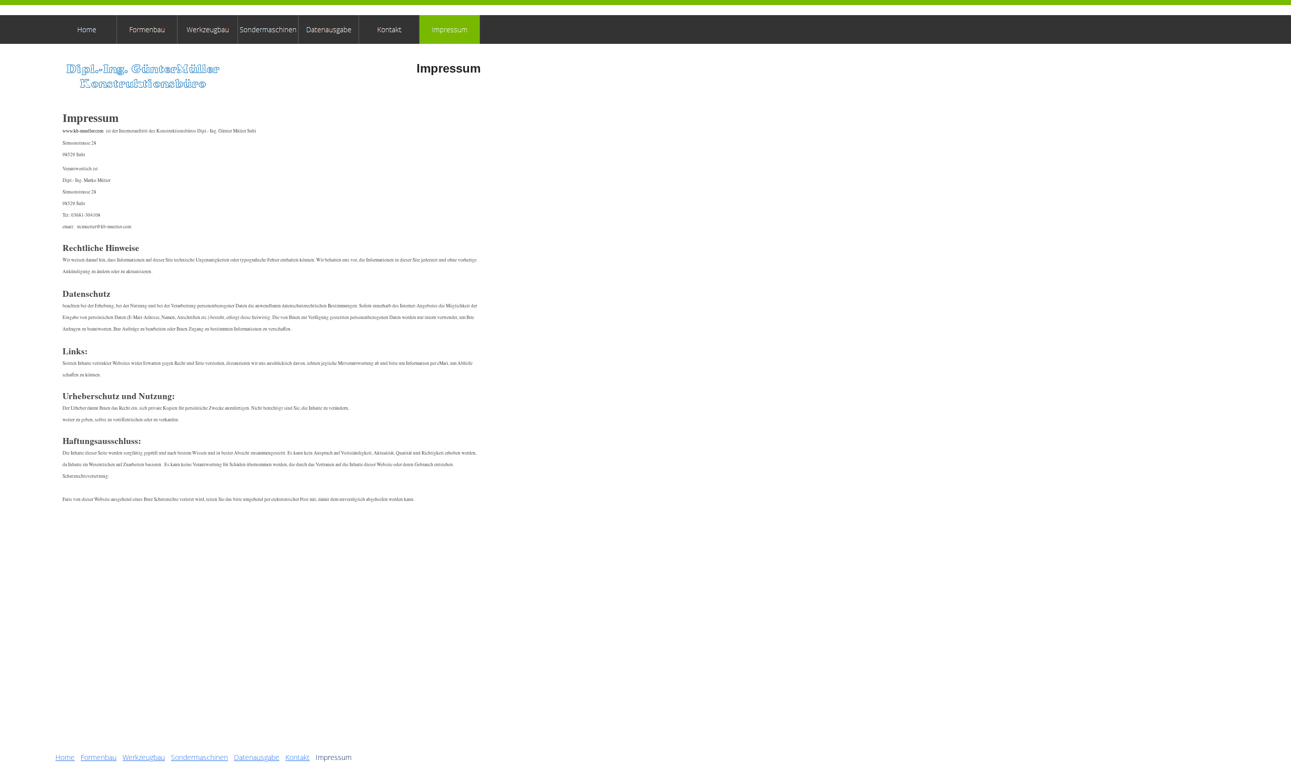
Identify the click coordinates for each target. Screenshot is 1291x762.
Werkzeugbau (144, 757)
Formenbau (98, 757)
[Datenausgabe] (329, 29)
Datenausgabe (256, 757)
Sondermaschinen (199, 757)
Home (65, 757)
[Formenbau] (147, 29)
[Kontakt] (389, 29)
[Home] (86, 29)
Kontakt (297, 757)
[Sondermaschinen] (268, 29)
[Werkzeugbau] (208, 29)
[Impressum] (450, 29)
